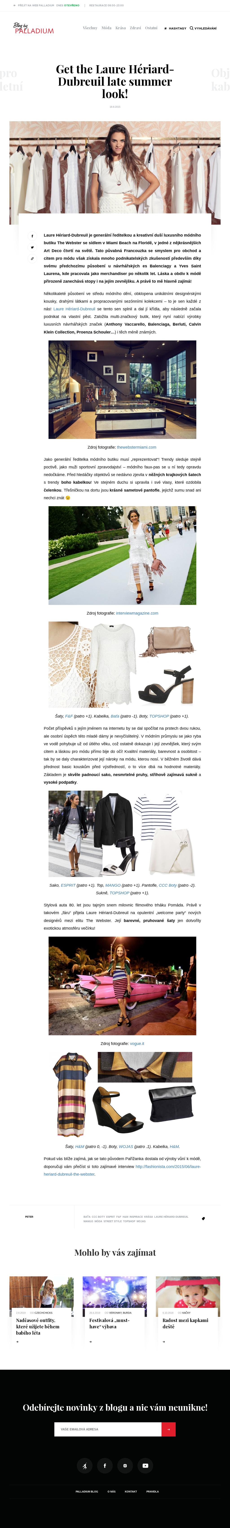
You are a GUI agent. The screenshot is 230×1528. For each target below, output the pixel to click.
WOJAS (126, 1146)
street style (113, 1221)
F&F (69, 716)
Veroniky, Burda (120, 1312)
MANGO (113, 885)
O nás (111, 1491)
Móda (106, 28)
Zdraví (135, 28)
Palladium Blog (87, 1491)
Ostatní (151, 28)
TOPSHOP (159, 716)
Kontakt (131, 1491)
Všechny (90, 28)
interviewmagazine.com (137, 613)
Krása (120, 28)
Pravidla (152, 1491)
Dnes (68, 5)
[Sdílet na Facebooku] (32, 236)
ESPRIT (68, 885)
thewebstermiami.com (136, 447)
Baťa (115, 716)
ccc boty (98, 1216)
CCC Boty (167, 885)
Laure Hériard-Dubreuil (74, 309)
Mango (88, 1221)
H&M (79, 1146)
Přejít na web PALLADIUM (36, 5)
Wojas (141, 1221)
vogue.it (137, 1043)
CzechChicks (43, 1312)
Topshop (129, 1221)
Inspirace (136, 1216)
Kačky (186, 1312)
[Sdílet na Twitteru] (32, 247)
